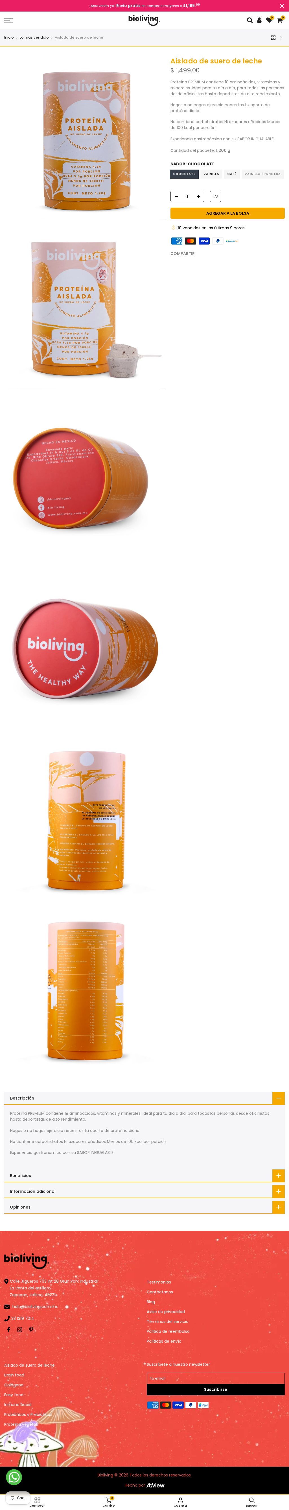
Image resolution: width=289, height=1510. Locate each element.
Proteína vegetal (20, 1424)
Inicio (9, 37)
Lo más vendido (34, 37)
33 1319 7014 (22, 1318)
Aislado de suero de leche (29, 1365)
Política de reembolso (168, 1331)
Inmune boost (18, 1404)
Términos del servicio (168, 1321)
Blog (151, 1302)
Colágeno (13, 1385)
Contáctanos (160, 1292)
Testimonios (159, 1282)
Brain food (14, 1375)
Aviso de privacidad (166, 1311)
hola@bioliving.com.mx (35, 1306)
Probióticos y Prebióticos (28, 1414)
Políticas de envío (164, 1341)
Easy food (13, 1395)
